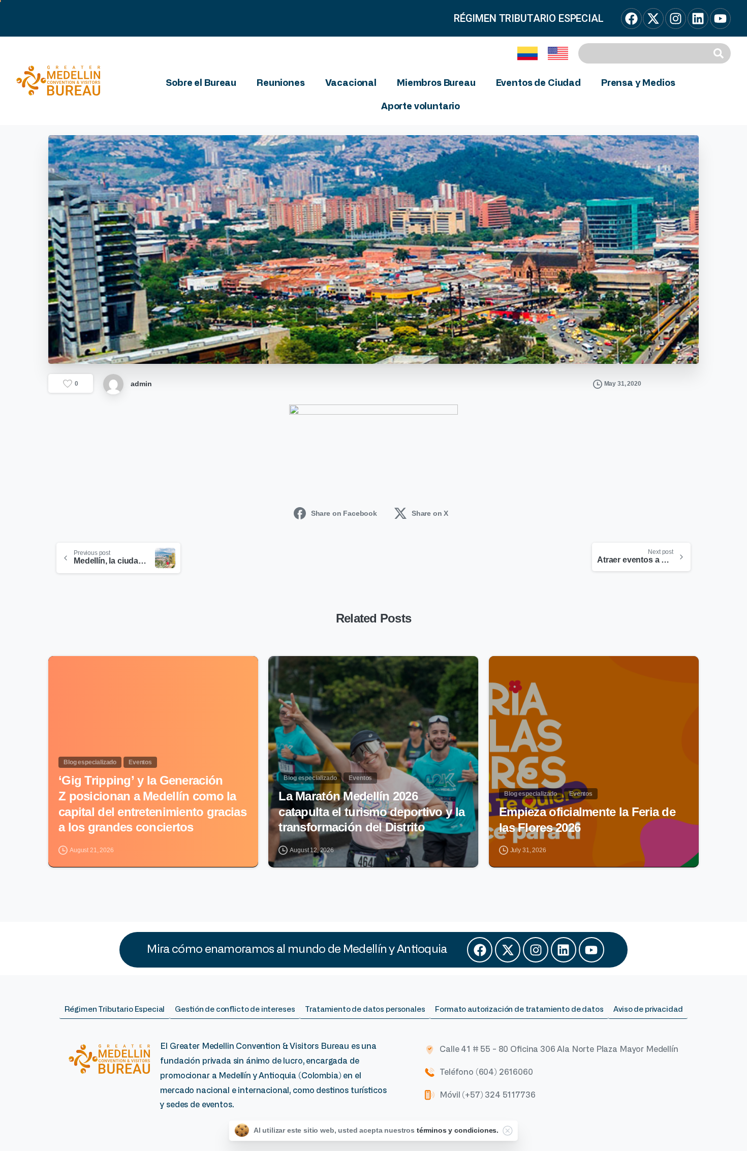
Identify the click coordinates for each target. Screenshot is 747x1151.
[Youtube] (591, 949)
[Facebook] (479, 949)
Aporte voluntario (420, 106)
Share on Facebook (344, 513)
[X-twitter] (507, 949)
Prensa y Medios (638, 83)
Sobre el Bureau (201, 83)
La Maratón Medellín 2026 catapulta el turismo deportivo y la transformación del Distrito (371, 811)
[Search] (720, 53)
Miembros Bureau (436, 83)
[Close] (508, 1131)
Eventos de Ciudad (538, 83)
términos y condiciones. (458, 1130)
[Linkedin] (563, 949)
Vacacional (351, 83)
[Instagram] (535, 949)
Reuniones (281, 83)
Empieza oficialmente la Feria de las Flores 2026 (587, 819)
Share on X (430, 513)
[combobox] (643, 53)
